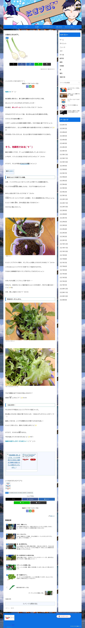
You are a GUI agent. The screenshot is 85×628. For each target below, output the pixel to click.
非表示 (11, 171)
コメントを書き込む (30, 604)
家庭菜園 (12, 492)
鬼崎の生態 (31, 492)
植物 (7, 492)
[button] (47, 64)
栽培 (16, 492)
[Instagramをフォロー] (27, 86)
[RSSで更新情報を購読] (33, 86)
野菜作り (25, 492)
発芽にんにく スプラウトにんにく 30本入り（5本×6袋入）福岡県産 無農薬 (29, 455)
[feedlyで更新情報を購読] (30, 86)
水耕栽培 (20, 492)
